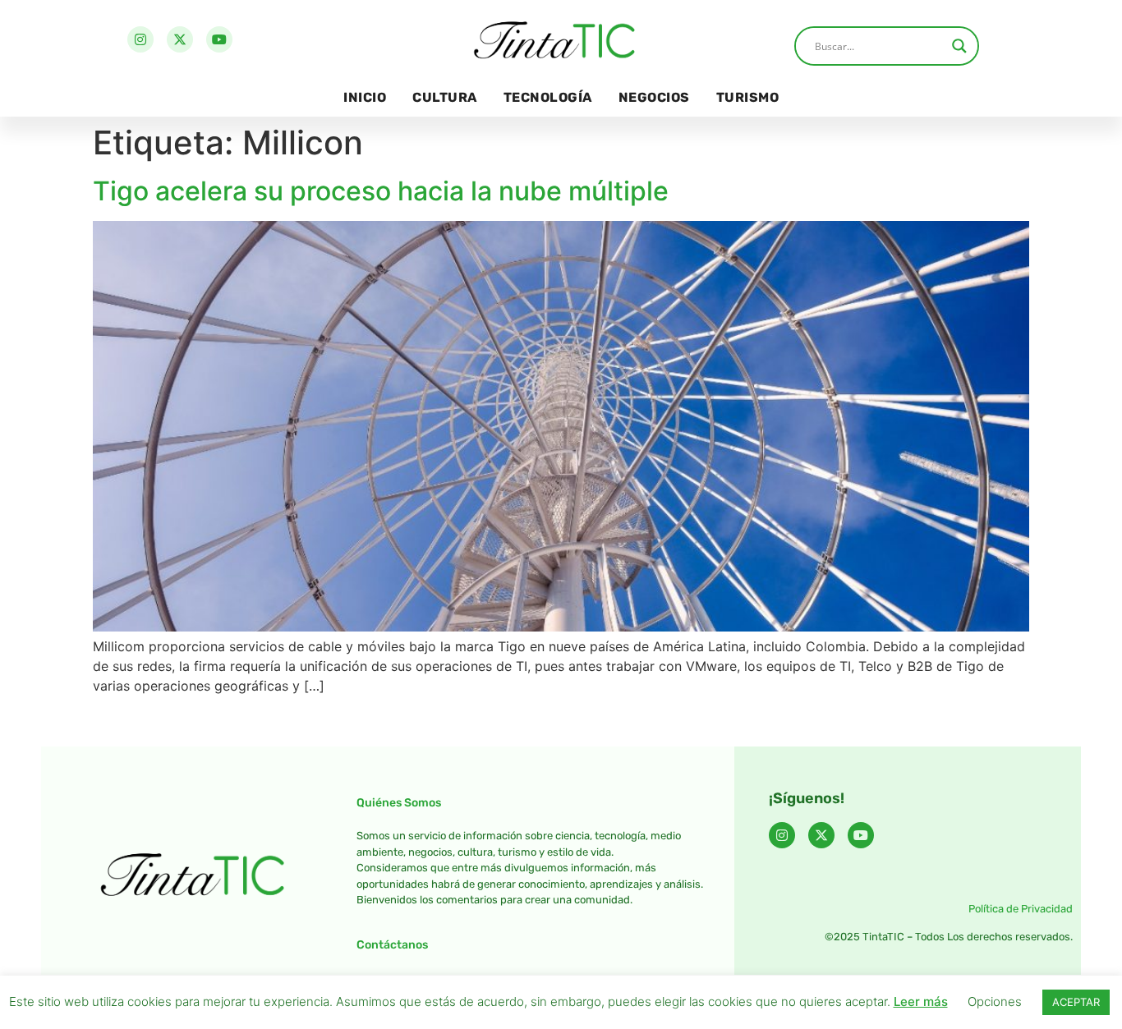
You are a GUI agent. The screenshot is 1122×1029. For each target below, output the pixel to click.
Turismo (747, 97)
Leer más (921, 1001)
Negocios (654, 97)
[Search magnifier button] (959, 45)
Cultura (444, 97)
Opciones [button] (995, 1001)
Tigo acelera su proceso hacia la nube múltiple (381, 191)
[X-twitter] (180, 39)
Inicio (364, 97)
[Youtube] (219, 39)
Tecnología (548, 97)
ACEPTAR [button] (1076, 1001)
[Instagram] (140, 39)
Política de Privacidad (1020, 909)
